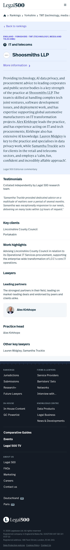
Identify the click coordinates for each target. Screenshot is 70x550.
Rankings (15, 15)
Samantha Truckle (45, 146)
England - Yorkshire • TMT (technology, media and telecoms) (32, 38)
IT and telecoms (20, 44)
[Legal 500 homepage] (35, 520)
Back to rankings (16, 26)
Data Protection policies (14, 545)
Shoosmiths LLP (30, 55)
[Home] (30, 5)
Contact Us (46, 545)
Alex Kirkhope (27, 121)
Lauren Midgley (51, 136)
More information (15, 65)
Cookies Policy (33, 545)
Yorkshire (30, 15)
